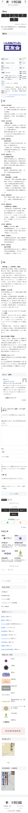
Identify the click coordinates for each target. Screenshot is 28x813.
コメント (4, 425)
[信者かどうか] (9, 486)
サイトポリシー (20, 806)
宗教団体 (4, 499)
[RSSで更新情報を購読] (20, 522)
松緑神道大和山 (5, 595)
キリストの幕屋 (5, 599)
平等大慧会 (4, 642)
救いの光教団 (5, 606)
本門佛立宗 (4, 592)
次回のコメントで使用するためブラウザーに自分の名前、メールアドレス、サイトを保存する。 (13, 469)
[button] (25, 581)
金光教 (3, 627)
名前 (2, 448)
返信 (24, 400)
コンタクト (7, 808)
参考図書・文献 (7, 806)
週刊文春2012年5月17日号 (17, 94)
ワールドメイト (5, 638)
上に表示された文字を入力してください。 (12, 478)
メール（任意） (5, 456)
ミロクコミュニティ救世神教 (9, 602)
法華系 (10, 499)
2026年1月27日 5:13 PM (8, 381)
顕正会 (3, 616)
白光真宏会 (4, 631)
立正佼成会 (4, 634)
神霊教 (3, 645)
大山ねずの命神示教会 (7, 649)
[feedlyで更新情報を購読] (7, 522)
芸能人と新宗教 (11, 94)
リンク (20, 808)
